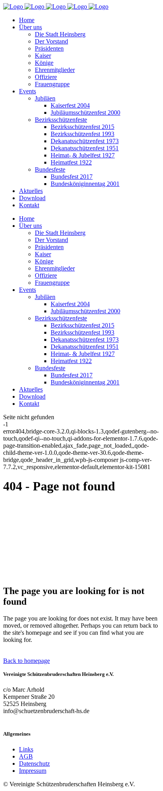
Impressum (32, 770)
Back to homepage (26, 660)
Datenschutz (34, 763)
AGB (26, 756)
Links (26, 749)
